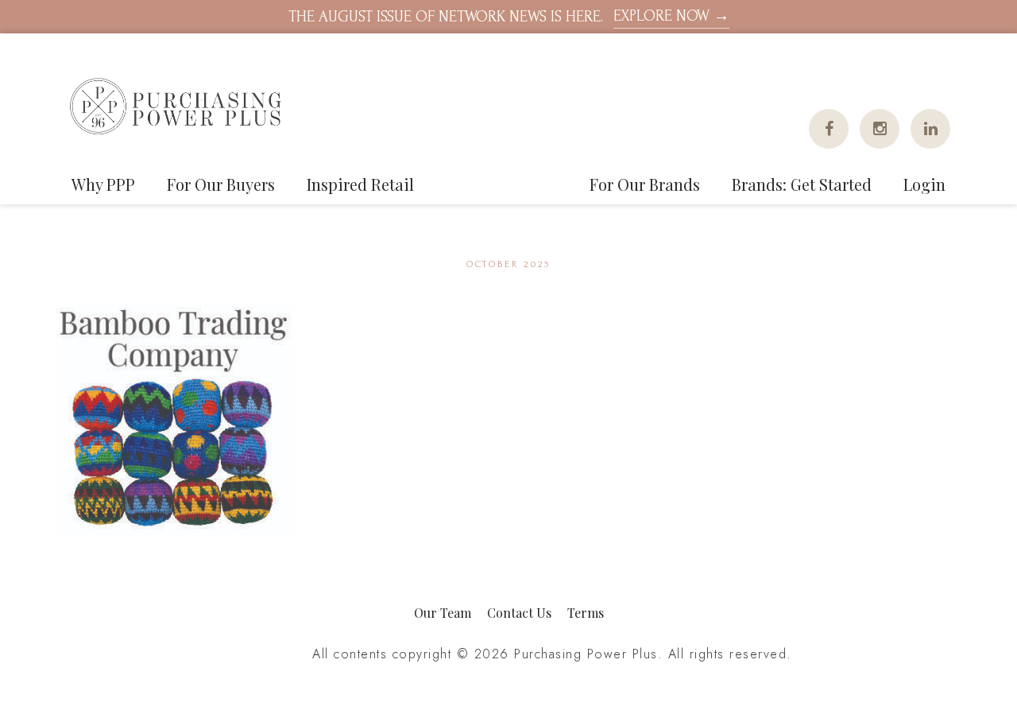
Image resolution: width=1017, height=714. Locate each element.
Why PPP (103, 184)
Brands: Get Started (802, 184)
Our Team (442, 612)
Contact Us (519, 612)
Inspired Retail (360, 184)
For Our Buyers (221, 184)
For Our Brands (645, 184)
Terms (585, 612)
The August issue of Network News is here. (508, 16)
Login (924, 184)
